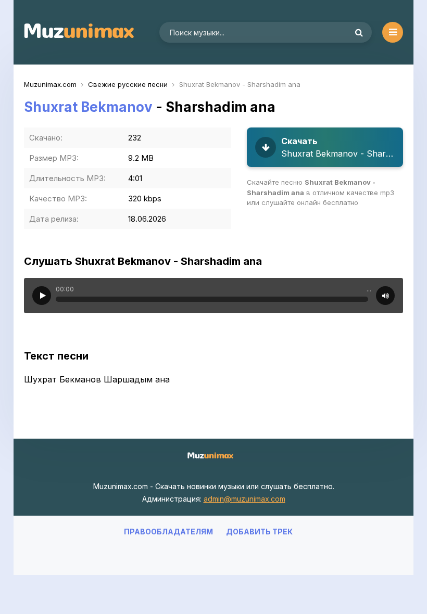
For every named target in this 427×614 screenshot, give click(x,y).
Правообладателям (168, 531)
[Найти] (358, 32)
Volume (385, 295)
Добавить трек (259, 531)
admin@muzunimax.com (244, 498)
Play (41, 295)
